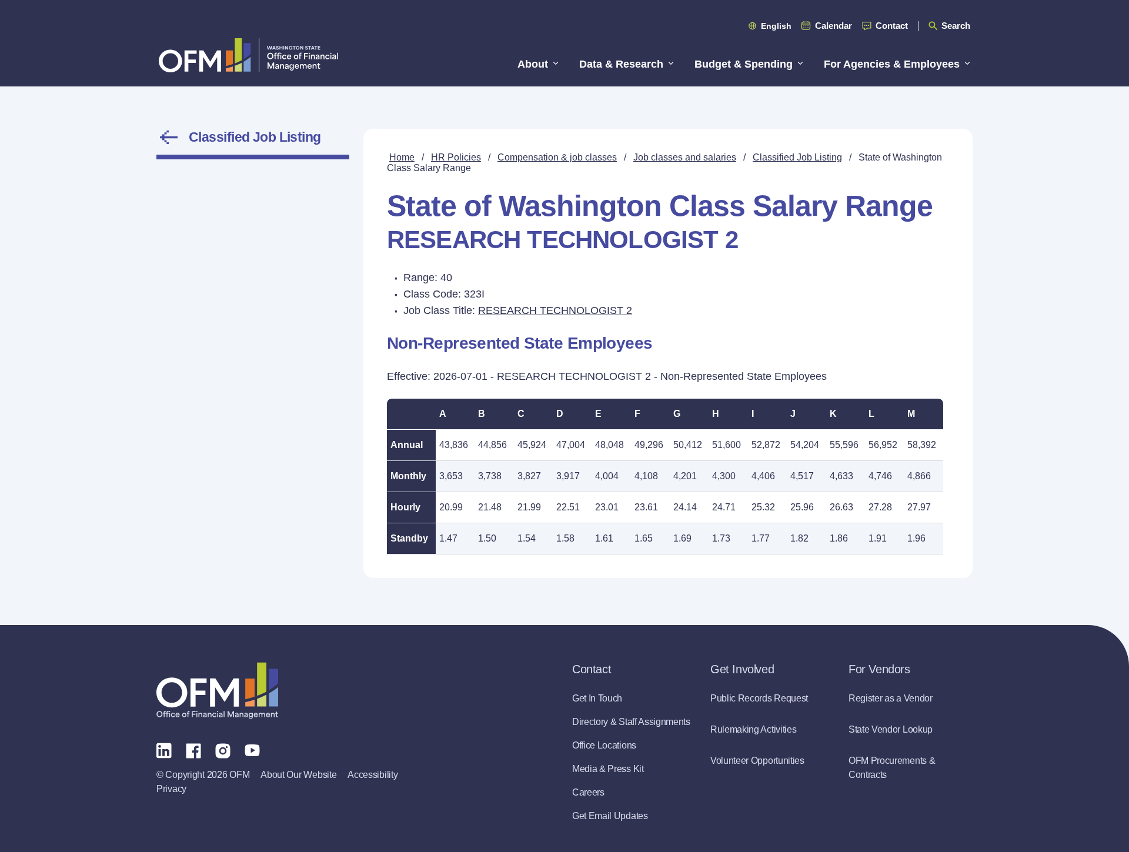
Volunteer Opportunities (757, 761)
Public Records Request (759, 698)
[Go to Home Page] (248, 55)
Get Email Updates (610, 816)
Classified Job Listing (255, 137)
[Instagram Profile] (223, 749)
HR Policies (456, 157)
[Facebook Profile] (193, 749)
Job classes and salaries (684, 157)
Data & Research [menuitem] (621, 64)
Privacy (171, 789)
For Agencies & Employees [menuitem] (892, 64)
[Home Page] (217, 690)
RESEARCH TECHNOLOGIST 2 (555, 310)
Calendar (833, 26)
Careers (588, 792)
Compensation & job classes (557, 157)
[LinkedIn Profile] (164, 750)
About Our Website (298, 775)
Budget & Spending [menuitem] (743, 64)
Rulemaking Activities (753, 729)
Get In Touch (597, 698)
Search (955, 26)
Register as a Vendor (891, 698)
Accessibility (373, 775)
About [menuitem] (532, 64)
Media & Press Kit (608, 769)
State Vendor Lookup (891, 729)
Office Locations (604, 745)
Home (402, 157)
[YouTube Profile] (252, 749)
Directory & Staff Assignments (631, 722)
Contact (892, 26)
